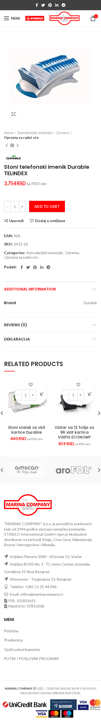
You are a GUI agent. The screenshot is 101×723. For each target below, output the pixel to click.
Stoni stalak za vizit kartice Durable (26, 430)
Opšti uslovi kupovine (22, 649)
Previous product (6, 145)
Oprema (62, 133)
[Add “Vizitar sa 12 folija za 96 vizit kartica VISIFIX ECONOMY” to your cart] (89, 394)
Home (8, 133)
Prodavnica (13, 640)
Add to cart (47, 206)
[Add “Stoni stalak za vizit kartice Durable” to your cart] (42, 394)
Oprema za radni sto (21, 137)
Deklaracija (17, 339)
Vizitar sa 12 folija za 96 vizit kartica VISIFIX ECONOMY (74, 432)
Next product (17, 145)
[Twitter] (43, 5)
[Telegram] (63, 5)
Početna (11, 631)
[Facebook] (37, 5)
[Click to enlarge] (13, 114)
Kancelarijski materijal (35, 133)
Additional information (30, 289)
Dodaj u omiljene (50, 221)
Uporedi (16, 221)
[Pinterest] (50, 5)
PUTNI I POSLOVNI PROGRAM (31, 658)
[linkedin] (57, 5)
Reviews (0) (15, 325)
